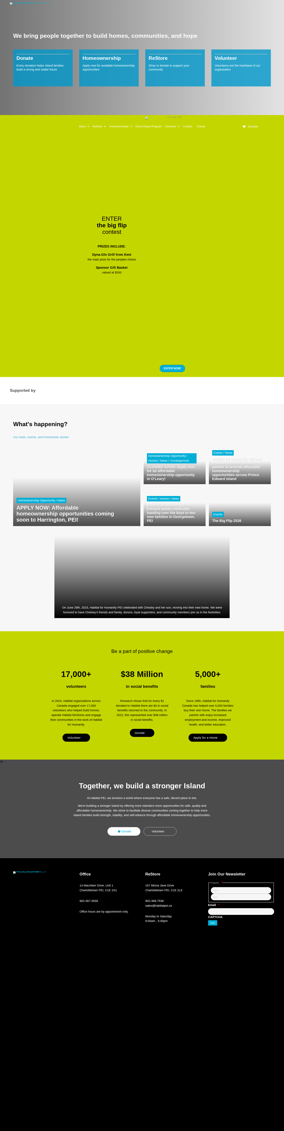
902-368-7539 (154, 901)
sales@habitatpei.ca (158, 905)
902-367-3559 (89, 901)
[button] (250, 126)
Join (212, 922)
